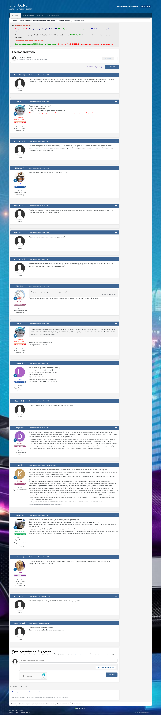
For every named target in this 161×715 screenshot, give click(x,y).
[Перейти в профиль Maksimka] (20, 177)
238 (20, 308)
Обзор (16, 15)
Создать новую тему (94, 67)
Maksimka (18, 168)
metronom (18, 557)
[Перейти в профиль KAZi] (20, 110)
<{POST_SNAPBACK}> (108, 294)
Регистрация (145, 6)
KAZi (19, 102)
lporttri (18, 363)
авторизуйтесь (77, 654)
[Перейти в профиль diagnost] (20, 436)
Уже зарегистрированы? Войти (128, 6)
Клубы (41, 15)
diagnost (19, 428)
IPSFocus (20, 710)
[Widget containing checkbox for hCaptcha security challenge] (33, 676)
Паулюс (19, 515)
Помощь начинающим (39, 59)
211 (20, 488)
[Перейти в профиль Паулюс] (20, 524)
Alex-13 (19, 286)
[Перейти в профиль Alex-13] (20, 295)
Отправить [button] (112, 674)
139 (20, 450)
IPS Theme (12, 710)
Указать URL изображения (105, 667)
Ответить (112, 67)
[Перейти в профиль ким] (20, 474)
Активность (28, 15)
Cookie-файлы (25, 712)
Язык (11, 712)
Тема (17, 712)
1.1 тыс (20, 579)
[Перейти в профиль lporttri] (20, 372)
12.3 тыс (20, 126)
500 (20, 386)
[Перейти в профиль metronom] (20, 565)
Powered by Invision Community (142, 712)
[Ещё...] (116, 75)
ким (19, 465)
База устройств (53, 15)
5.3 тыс (20, 538)
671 (20, 191)
